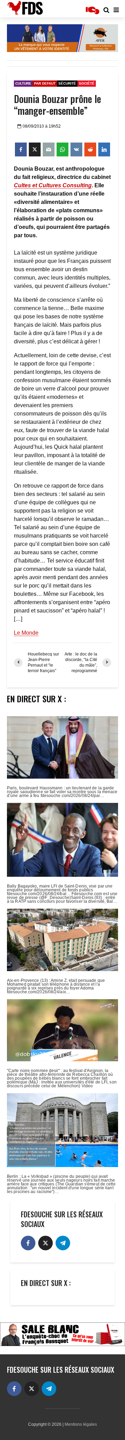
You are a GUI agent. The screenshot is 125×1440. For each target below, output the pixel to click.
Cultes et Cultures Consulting (53, 185)
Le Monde (26, 633)
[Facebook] (28, 1243)
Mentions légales (81, 1424)
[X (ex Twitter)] (45, 1243)
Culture (23, 83)
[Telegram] (63, 1243)
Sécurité (67, 83)
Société (86, 83)
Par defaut (45, 83)
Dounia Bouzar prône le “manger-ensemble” (57, 105)
